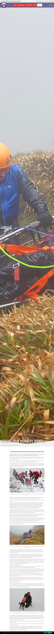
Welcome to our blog (7, 445)
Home (2, 445)
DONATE (39, 5)
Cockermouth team (33, 509)
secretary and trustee (24, 455)
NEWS (35, 5)
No (46, 632)
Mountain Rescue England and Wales (10, 1)
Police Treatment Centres (22, 578)
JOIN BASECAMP (21, 5)
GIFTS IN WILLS (29, 5)
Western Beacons (26, 502)
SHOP (15, 5)
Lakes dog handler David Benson (24, 583)
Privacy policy (50, 632)
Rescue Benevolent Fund (34, 455)
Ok (44, 632)
